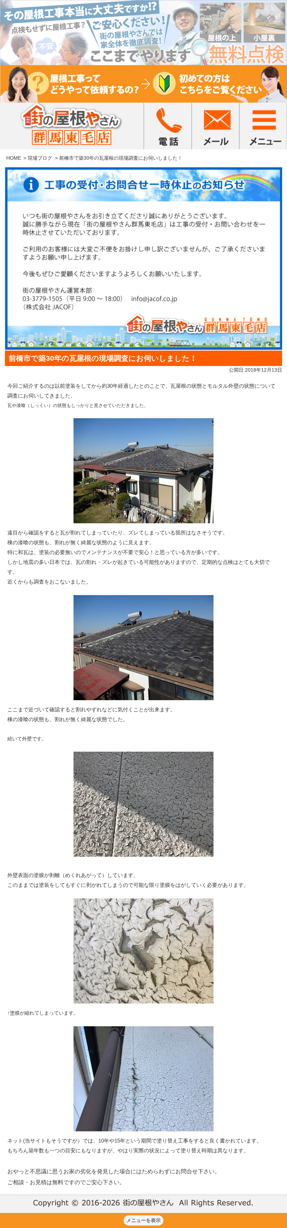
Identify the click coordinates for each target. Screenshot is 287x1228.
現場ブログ (40, 158)
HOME (13, 158)
